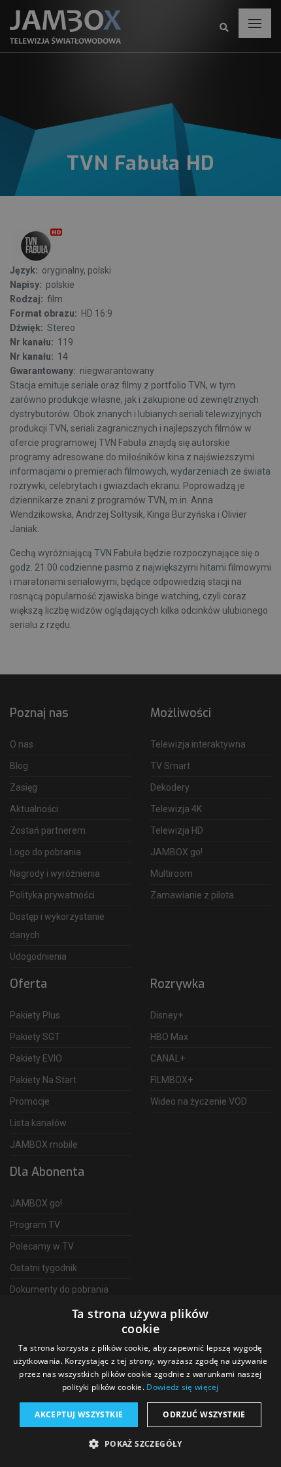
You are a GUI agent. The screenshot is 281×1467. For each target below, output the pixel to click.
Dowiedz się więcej (182, 1387)
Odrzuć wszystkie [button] (204, 1414)
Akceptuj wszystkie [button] (79, 1414)
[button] (140, 1444)
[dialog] (140, 733)
